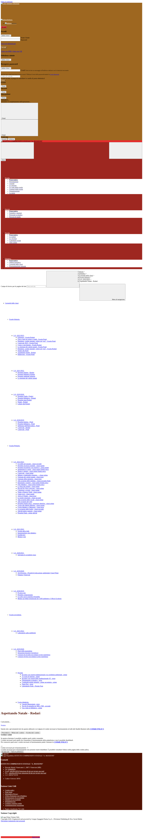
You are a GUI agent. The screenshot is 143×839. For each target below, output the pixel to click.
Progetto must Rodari (25, 400)
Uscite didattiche (23, 702)
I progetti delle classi (86, 275)
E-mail (23, 70)
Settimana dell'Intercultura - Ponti (29, 426)
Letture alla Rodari (24, 404)
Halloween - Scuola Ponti (26, 354)
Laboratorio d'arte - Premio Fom (32, 686)
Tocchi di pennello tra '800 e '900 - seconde (36, 706)
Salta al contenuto (7, 2)
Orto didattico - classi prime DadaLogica (31, 485)
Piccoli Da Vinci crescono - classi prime (31, 488)
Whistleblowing (10, 802)
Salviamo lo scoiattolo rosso (27, 555)
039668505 (11, 769)
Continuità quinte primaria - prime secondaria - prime (39, 682)
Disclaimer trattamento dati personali (13, 821)
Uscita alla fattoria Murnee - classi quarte (31, 505)
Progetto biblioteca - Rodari (27, 398)
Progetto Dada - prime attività (27, 513)
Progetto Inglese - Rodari (26, 372)
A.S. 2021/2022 (18, 371)
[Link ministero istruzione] (10, 4)
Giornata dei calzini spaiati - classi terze (31, 477)
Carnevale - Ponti (23, 429)
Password (24, 40)
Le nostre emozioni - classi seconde (29, 498)
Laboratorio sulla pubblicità (27, 633)
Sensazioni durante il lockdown (28, 653)
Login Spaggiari (54, 74)
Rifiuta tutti (18, 733)
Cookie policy (9, 790)
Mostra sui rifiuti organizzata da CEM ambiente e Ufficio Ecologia (39, 598)
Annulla (4, 139)
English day (21, 535)
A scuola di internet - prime (31, 677)
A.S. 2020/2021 (18, 553)
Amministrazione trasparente (14, 805)
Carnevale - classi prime (25, 473)
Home (81, 272)
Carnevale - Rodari (24, 428)
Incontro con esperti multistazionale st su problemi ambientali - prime (44, 675)
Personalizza (6, 733)
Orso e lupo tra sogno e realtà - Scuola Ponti (32, 339)
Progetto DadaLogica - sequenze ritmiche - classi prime (36, 503)
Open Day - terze (27, 684)
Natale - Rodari (23, 402)
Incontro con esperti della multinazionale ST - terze (38, 678)
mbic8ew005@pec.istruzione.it (27, 773)
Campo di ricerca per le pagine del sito (13, 286)
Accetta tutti (32, 733)
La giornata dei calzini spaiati (27, 378)
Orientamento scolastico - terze (32, 680)
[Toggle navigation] (17, 150)
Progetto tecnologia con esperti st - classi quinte (33, 467)
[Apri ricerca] (125, 150)
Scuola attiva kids (23, 531)
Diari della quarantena (25, 651)
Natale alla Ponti (23, 351)
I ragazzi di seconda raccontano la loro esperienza (34, 655)
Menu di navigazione (118, 299)
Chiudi (3, 86)
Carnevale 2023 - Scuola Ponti (28, 343)
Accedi (4, 27)
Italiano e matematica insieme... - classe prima (33, 475)
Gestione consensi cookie (13, 803)
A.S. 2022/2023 (84, 279)
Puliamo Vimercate (24, 575)
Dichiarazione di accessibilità (14, 798)
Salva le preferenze (17, 752)
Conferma (11, 139)
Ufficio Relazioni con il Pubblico (16, 796)
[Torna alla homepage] (71, 141)
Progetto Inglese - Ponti (25, 422)
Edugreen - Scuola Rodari (26, 337)
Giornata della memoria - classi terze (30, 479)
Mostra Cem (22, 537)
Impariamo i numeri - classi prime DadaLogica (33, 483)
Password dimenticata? (8, 44)
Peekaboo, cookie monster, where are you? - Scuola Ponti (37, 341)
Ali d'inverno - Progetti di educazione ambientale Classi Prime (38, 573)
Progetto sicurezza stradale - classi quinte (31, 466)
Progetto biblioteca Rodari (26, 374)
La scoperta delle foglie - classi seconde (31, 509)
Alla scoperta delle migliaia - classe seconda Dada (34, 481)
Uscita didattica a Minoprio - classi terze (31, 507)
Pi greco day (22, 593)
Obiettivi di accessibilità (13, 800)
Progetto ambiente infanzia (26, 376)
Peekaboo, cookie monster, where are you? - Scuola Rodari (37, 349)
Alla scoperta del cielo (25, 502)
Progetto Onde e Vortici (25, 396)
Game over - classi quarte (26, 494)
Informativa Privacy (11, 794)
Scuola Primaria (14, 446)
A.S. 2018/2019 (18, 420)
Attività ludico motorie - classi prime (30, 511)
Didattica (82, 274)
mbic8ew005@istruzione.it (27, 771)
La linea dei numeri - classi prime (28, 486)
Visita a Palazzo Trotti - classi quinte (29, 492)
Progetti (20, 673)
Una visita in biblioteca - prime (32, 708)
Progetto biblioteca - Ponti (26, 424)
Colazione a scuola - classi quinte (28, 490)
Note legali (8, 792)
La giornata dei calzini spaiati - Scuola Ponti (32, 347)
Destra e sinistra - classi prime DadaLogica (32, 471)
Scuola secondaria (15, 615)
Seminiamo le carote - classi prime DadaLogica (33, 469)
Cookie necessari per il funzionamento (13, 748)
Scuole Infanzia (84, 277)
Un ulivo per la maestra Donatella (29, 597)
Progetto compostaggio (25, 595)
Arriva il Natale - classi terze (27, 496)
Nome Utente (25, 38)
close (3, 160)
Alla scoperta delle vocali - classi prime (30, 500)
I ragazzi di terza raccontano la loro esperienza (33, 657)
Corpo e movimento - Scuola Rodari (30, 345)
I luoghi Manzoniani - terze (31, 704)
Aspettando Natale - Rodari (27, 352)
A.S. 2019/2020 (18, 394)
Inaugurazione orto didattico (27, 533)
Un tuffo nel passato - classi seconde (30, 464)
